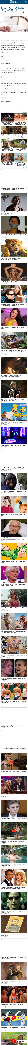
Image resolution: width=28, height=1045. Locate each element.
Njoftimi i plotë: (4, 52)
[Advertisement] (14, 107)
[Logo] (14, 1)
